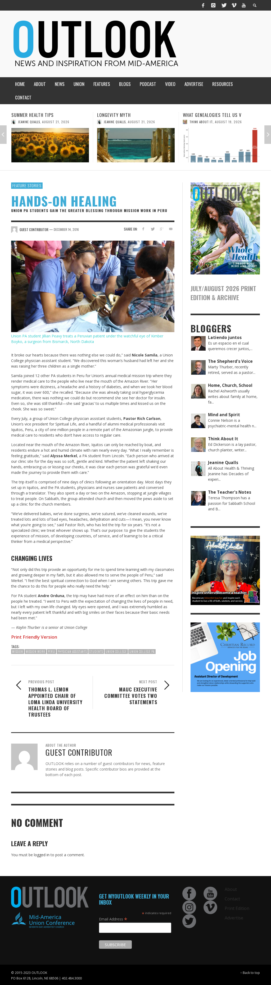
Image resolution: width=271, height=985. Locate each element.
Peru (51, 651)
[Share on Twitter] (152, 229)
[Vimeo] (234, 5)
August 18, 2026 (235, 133)
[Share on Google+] (161, 229)
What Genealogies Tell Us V (126, 115)
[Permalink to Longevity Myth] (50, 145)
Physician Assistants (72, 651)
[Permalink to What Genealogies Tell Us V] (136, 145)
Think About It (115, 122)
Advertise (234, 918)
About (231, 889)
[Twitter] (224, 5)
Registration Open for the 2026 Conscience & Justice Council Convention (217, 121)
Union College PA (142, 651)
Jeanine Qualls (29, 122)
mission (17, 651)
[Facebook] (203, 5)
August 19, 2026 (142, 122)
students (96, 651)
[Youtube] (244, 5)
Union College (116, 651)
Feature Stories (26, 185)
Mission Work (35, 651)
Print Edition (237, 908)
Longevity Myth (28, 115)
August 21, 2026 (55, 122)
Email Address (113, 919)
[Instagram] (213, 5)
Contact (232, 899)
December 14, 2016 (66, 229)
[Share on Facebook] (143, 229)
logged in (41, 854)
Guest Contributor (204, 133)
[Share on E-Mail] (170, 229)
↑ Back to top (250, 972)
